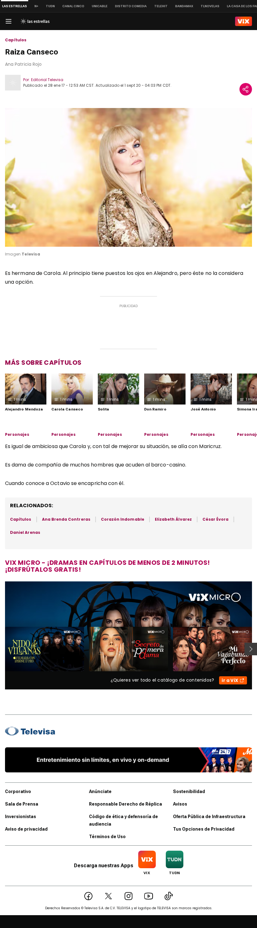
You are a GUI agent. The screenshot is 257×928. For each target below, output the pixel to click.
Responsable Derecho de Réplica (125, 804)
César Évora (215, 519)
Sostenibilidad (189, 791)
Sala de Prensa (21, 804)
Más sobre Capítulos (43, 362)
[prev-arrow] (1, 649)
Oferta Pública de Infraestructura (209, 816)
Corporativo (18, 791)
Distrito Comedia (131, 6)
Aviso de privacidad (26, 829)
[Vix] (243, 21)
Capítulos (16, 40)
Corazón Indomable (122, 519)
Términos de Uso (107, 836)
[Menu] (8, 21)
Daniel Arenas (25, 532)
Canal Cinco (73, 6)
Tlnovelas (210, 6)
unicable (100, 6)
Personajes (17, 434)
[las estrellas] (35, 21)
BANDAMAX (184, 6)
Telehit (161, 6)
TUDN (50, 6)
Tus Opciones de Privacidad (203, 829)
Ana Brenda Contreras (66, 519)
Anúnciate (100, 791)
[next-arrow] (250, 649)
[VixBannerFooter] (128, 759)
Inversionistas (20, 816)
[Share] (245, 89)
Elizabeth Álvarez (173, 519)
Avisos (180, 804)
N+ (36, 6)
